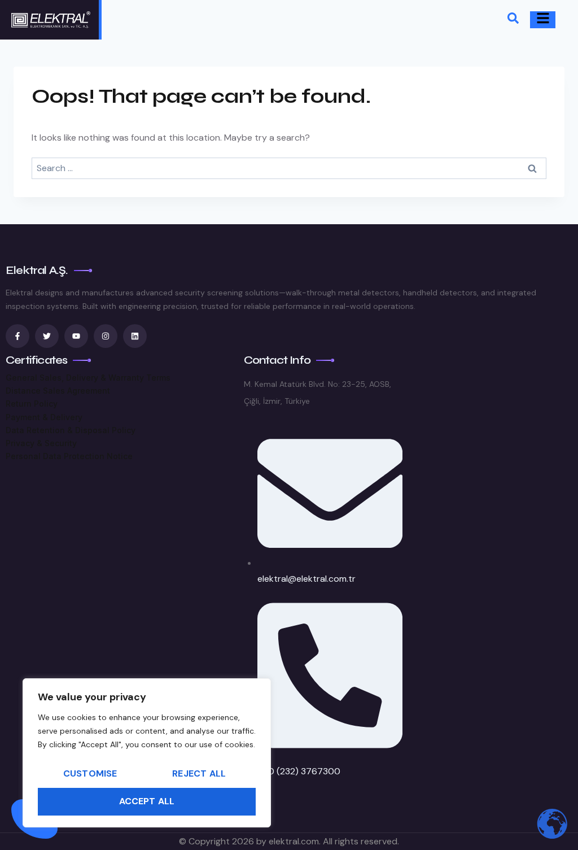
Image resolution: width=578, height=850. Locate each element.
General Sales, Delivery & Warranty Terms (88, 377)
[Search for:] (289, 168)
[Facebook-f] (17, 336)
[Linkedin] (135, 336)
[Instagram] (105, 336)
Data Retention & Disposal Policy (70, 430)
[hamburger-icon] (542, 19)
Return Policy (32, 403)
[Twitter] (47, 336)
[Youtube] (76, 336)
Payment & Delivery (44, 417)
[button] (513, 20)
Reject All (199, 773)
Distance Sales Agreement (58, 390)
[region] (147, 752)
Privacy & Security (41, 443)
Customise (90, 773)
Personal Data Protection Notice (69, 456)
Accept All (147, 801)
